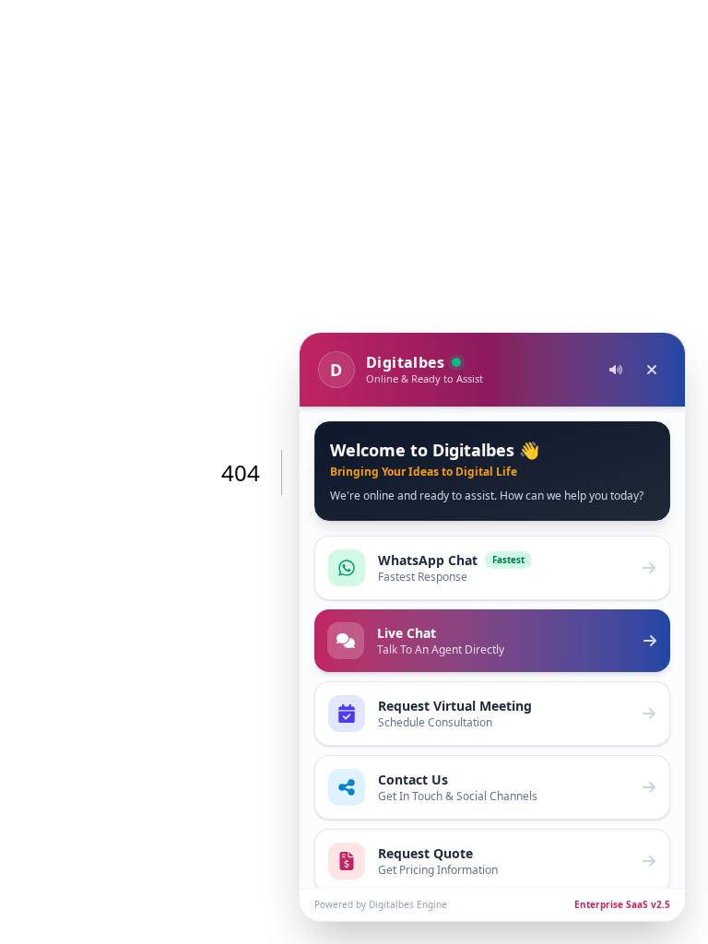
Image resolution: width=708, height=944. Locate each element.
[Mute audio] (616, 370)
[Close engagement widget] (652, 369)
